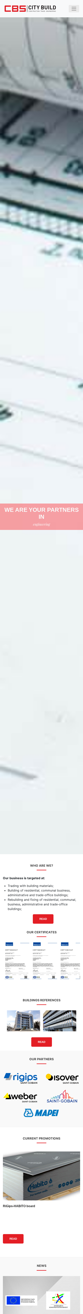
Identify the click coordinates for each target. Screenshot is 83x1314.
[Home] (30, 8)
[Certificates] (17, 960)
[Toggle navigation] (74, 8)
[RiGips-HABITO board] (41, 1175)
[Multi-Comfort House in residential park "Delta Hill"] (59, 1021)
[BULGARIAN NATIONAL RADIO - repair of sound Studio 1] (23, 1021)
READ (43, 918)
